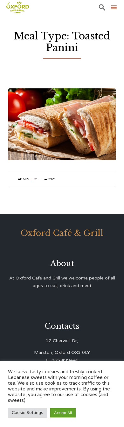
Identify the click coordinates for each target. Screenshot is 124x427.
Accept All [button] (63, 413)
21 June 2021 (45, 179)
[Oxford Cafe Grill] (17, 7)
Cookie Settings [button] (27, 412)
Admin (23, 179)
